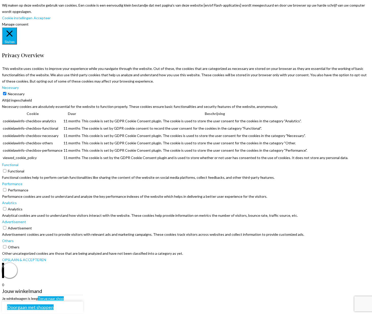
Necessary (16, 94)
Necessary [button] (10, 87)
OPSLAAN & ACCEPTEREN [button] (24, 260)
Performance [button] (12, 184)
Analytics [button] (9, 203)
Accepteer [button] (42, 18)
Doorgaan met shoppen (30, 307)
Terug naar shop (51, 298)
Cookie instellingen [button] (17, 18)
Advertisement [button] (14, 222)
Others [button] (8, 241)
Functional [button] (10, 165)
